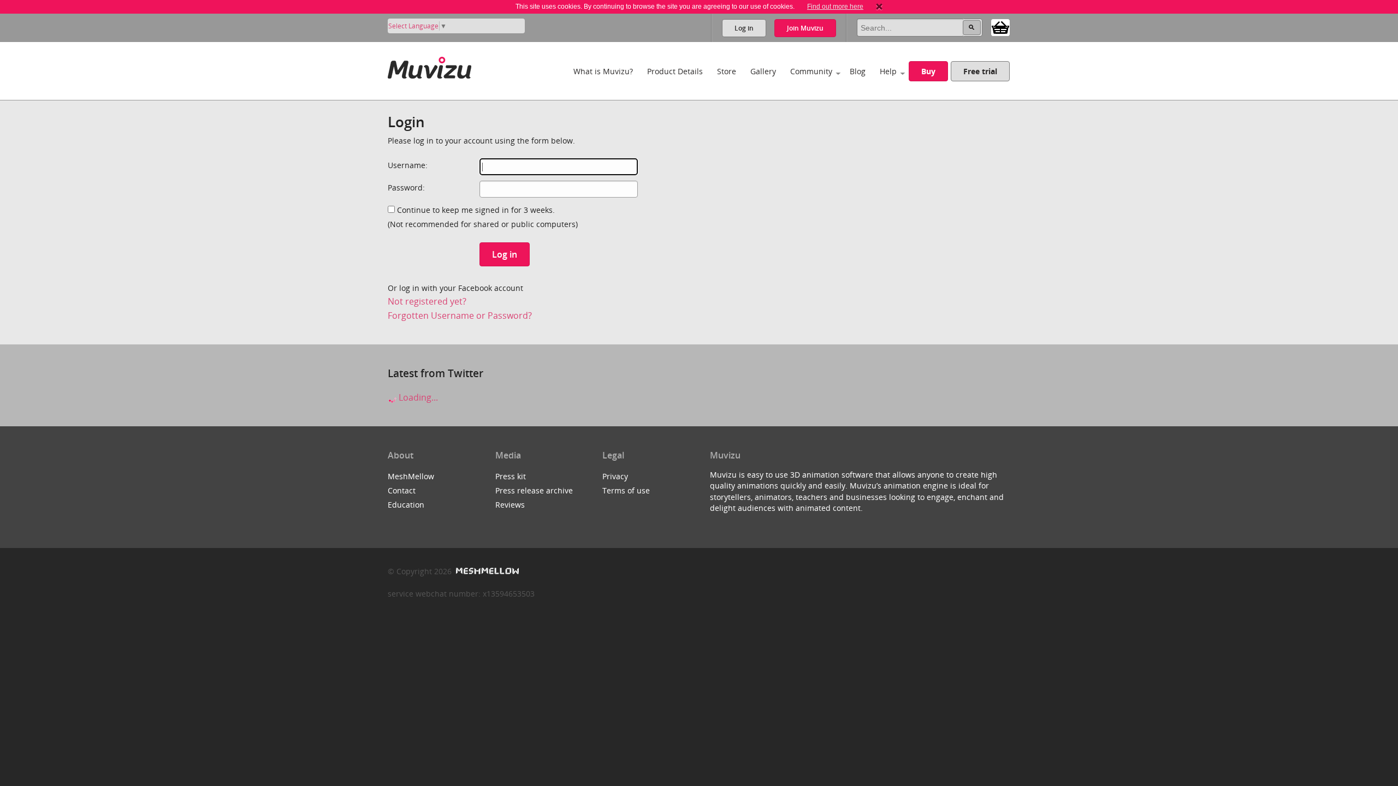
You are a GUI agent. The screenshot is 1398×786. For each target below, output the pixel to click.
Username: (408, 165)
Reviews (510, 504)
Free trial (980, 71)
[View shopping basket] (1000, 27)
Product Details (675, 71)
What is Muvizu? (603, 71)
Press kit (510, 476)
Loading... (417, 397)
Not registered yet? (427, 301)
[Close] (879, 6)
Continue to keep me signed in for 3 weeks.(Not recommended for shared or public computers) (483, 217)
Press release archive (534, 490)
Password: (406, 187)
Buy (928, 71)
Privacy (615, 476)
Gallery (763, 71)
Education (406, 504)
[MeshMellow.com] (486, 571)
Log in (744, 28)
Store (726, 71)
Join (805, 28)
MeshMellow (411, 476)
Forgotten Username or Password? (460, 315)
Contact (402, 490)
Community (811, 71)
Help (888, 71)
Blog (858, 71)
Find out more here (835, 6)
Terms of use (626, 490)
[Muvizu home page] (429, 66)
